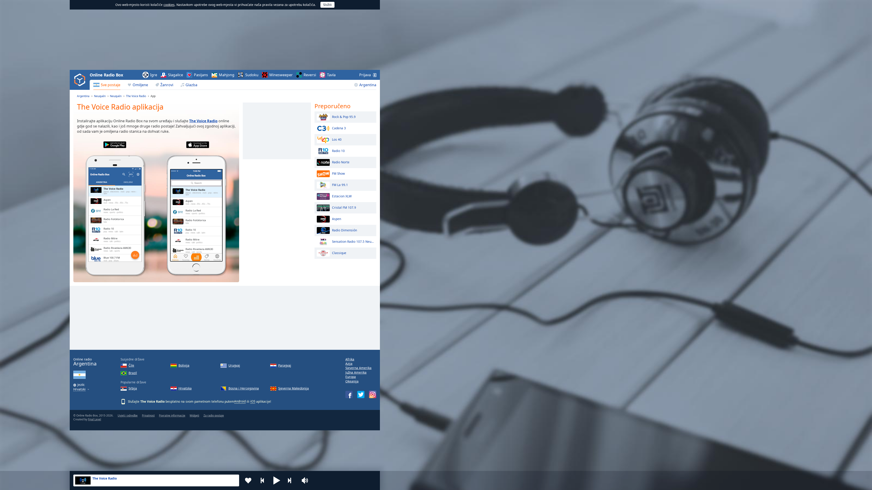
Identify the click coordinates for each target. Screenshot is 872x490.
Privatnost (148, 415)
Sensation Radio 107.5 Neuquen (353, 241)
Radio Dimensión (344, 230)
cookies (169, 4)
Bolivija (183, 365)
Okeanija (352, 381)
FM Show (338, 173)
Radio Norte (340, 162)
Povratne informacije (172, 415)
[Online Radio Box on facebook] (349, 394)
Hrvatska (185, 388)
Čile (131, 365)
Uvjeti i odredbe (128, 415)
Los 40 (337, 139)
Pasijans (201, 74)
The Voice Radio (203, 120)
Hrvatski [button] (79, 389)
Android (240, 401)
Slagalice (175, 74)
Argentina (367, 84)
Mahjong (226, 74)
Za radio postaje (213, 415)
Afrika (349, 359)
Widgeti (194, 415)
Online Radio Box (106, 75)
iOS (252, 401)
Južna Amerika (356, 372)
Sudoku (251, 74)
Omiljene (140, 84)
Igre (153, 74)
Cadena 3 (339, 128)
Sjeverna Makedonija (293, 388)
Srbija (133, 388)
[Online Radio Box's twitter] (360, 394)
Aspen (336, 218)
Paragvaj (284, 365)
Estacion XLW (342, 196)
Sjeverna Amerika (358, 368)
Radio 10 (338, 150)
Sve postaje (110, 84)
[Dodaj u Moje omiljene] (248, 480)
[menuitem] (106, 85)
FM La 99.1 (340, 184)
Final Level (94, 419)
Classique (339, 252)
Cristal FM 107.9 (344, 207)
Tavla (331, 74)
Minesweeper (281, 74)
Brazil (133, 373)
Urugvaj (234, 365)
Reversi (310, 74)
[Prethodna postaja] (262, 480)
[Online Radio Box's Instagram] (372, 394)
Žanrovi (166, 84)
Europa (350, 377)
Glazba (191, 84)
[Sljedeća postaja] (291, 480)
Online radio (85, 362)
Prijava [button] (365, 74)
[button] (276, 480)
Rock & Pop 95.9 (344, 116)
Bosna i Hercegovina (243, 388)
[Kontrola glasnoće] (305, 480)
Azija (348, 363)
